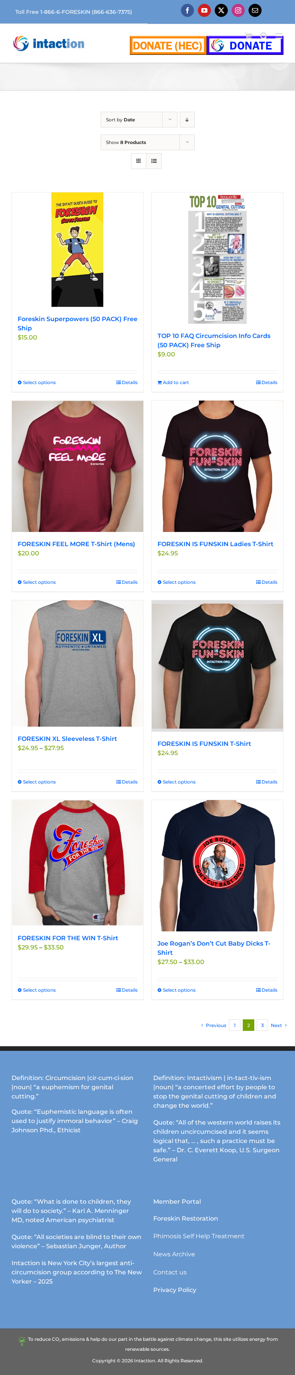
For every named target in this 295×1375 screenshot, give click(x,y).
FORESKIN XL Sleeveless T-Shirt (67, 738)
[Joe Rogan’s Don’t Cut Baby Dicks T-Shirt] (217, 865)
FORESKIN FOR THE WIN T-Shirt (68, 938)
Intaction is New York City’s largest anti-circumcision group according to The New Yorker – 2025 (77, 1272)
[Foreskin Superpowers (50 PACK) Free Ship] (77, 249)
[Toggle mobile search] (264, 36)
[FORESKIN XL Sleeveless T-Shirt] (77, 663)
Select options (39, 382)
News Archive (174, 1254)
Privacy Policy (174, 1290)
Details (130, 382)
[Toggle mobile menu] (279, 36)
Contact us (170, 1272)
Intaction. (145, 1360)
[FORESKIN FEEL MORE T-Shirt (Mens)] (77, 466)
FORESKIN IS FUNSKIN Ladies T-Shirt (215, 544)
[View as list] (153, 161)
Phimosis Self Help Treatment (199, 1236)
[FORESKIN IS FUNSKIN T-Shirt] (217, 666)
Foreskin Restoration (185, 1218)
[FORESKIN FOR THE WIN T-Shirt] (77, 863)
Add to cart (176, 382)
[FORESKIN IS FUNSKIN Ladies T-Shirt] (217, 466)
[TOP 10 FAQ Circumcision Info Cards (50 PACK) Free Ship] (217, 258)
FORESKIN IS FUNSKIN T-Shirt (204, 743)
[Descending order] (187, 120)
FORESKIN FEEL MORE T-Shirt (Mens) (76, 544)
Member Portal (177, 1201)
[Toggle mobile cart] (248, 36)
